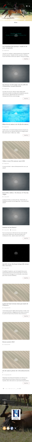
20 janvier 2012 (7, 307)
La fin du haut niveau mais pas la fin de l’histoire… (15, 304)
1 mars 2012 (6, 268)
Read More (26, 58)
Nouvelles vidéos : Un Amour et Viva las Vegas (15, 193)
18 (17, 388)
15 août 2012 (6, 163)
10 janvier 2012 (7, 344)
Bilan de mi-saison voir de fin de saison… (15, 124)
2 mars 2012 (6, 196)
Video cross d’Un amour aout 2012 (13, 161)
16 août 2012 (6, 88)
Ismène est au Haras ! (9, 227)
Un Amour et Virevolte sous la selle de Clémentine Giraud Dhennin (15, 85)
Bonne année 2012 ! (8, 342)
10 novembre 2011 (7, 374)
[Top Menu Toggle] (27, 5)
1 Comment (14, 229)
